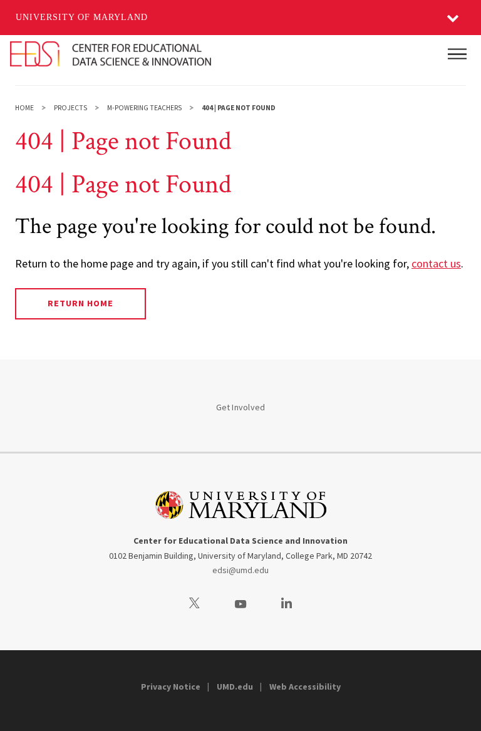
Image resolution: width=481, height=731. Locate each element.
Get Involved (241, 407)
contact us (436, 263)
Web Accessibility (305, 686)
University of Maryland (82, 17)
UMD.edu (235, 686)
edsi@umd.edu (240, 570)
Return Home (80, 303)
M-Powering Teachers (144, 107)
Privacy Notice (170, 686)
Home (24, 107)
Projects (70, 107)
